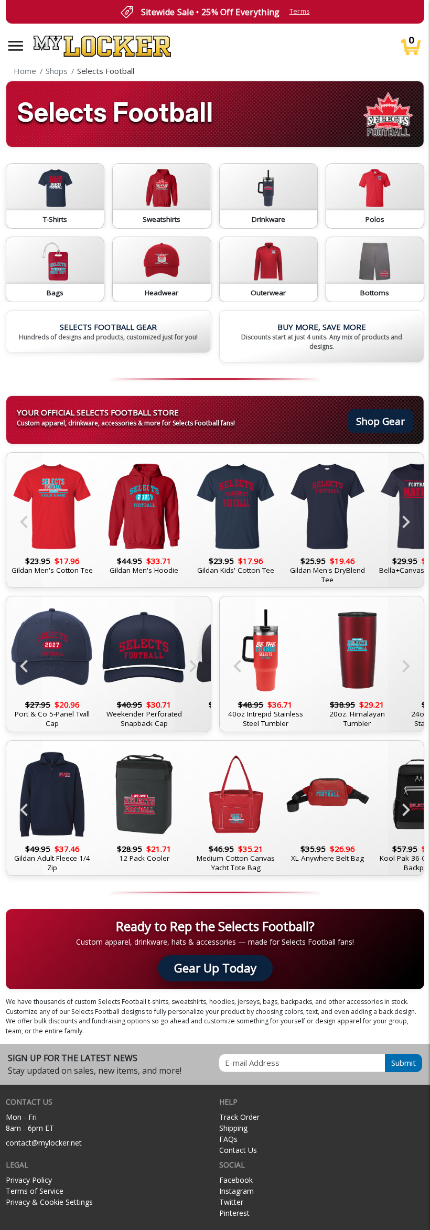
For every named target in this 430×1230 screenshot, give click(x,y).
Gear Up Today (215, 968)
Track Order (239, 1117)
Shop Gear (380, 420)
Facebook (236, 1180)
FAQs (228, 1139)
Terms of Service (34, 1191)
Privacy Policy (29, 1180)
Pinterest (234, 1213)
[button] (16, 46)
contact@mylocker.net (44, 1143)
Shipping (233, 1128)
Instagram (236, 1191)
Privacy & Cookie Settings (49, 1202)
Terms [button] (299, 11)
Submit (403, 1062)
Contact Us (238, 1150)
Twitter (231, 1202)
